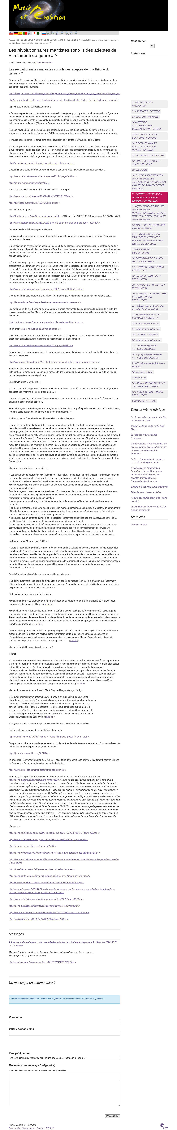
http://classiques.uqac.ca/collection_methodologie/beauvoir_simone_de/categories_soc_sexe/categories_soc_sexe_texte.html (70, 93)
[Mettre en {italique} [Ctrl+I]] (16, 1076)
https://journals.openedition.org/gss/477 (28, 183)
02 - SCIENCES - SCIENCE (146, 111)
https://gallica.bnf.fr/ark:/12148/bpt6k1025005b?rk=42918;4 (37, 919)
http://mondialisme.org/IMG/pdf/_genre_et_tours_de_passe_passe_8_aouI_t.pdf (48, 737)
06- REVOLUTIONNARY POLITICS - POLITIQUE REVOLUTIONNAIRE (144, 146)
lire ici (37, 624)
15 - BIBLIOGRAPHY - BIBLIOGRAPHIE (143, 251)
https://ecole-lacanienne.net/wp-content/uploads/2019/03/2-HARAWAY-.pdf (45, 882)
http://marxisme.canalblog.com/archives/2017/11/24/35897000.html (41, 962)
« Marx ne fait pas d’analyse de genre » (40, 329)
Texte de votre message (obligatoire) (32, 1065)
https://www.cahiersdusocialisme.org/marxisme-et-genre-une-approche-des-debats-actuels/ (53, 853)
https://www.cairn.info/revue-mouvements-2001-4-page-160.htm (40, 345)
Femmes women (139, 524)
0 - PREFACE (139, 377)
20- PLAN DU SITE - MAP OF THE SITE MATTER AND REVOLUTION (149, 296)
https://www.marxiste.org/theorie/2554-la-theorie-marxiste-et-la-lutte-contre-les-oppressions (53, 362)
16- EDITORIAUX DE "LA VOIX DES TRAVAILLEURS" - (147, 260)
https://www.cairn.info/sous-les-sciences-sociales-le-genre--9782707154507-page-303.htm (53, 833)
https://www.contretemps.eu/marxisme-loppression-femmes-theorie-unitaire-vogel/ (48, 876)
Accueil (12, 40)
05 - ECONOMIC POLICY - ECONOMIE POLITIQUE (145, 136)
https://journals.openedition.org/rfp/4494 (28, 753)
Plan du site (14, 1128)
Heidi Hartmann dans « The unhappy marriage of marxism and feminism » (45, 322)
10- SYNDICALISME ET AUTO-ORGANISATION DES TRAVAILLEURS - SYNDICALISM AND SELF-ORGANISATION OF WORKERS (149, 182)
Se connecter (28, 1128)
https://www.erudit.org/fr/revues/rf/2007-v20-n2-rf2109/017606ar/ (40, 196)
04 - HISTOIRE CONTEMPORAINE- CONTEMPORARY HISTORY (147, 125)
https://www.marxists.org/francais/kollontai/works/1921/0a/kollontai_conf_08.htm (48, 912)
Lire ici (47, 604)
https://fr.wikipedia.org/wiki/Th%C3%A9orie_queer (33, 203)
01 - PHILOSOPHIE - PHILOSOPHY (142, 104)
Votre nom (15, 1017)
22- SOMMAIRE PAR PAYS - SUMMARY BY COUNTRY (146, 316)
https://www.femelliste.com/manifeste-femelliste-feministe (36, 770)
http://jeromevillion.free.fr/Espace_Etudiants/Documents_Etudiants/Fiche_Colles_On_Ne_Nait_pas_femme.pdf (63, 100)
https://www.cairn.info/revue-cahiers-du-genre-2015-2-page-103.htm (42, 176)
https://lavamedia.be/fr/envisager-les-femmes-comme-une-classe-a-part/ (44, 302)
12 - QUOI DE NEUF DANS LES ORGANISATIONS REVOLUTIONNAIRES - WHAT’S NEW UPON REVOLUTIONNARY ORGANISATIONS (149, 213)
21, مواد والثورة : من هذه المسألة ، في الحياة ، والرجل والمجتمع (148, 307)
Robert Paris (47, 62)
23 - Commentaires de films (145, 323)
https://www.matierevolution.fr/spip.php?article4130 (34, 780)
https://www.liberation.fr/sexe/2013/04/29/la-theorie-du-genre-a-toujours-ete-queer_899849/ (53, 223)
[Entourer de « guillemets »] (29, 1076)
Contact (40, 1128)
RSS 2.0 (50, 1128)
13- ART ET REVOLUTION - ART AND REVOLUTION (148, 227)
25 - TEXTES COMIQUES (145, 334)
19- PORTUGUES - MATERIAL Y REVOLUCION (148, 286)
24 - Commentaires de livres (146, 329)
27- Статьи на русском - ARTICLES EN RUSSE (145, 347)
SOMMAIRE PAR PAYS (144, 401)
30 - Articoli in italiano (142, 372)
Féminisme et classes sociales (146, 492)
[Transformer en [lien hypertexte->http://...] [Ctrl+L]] (20, 1076)
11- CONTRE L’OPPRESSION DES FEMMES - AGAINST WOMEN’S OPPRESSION (53, 40)
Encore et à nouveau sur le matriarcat (149, 487)
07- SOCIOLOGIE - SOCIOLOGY (148, 155)
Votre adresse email (21, 1028)
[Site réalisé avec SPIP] (164, 1126)
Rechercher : (139, 41)
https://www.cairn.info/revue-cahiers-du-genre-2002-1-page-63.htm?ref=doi (45, 289)
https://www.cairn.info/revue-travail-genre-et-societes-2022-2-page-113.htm (45, 899)
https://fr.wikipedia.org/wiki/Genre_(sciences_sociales (35, 216)
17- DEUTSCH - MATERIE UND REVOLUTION (148, 269)
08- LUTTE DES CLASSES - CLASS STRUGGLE (146, 163)
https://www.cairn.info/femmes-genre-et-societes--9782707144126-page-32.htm (47, 839)
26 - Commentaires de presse (146, 340)
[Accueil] (38, 14)
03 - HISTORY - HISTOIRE (145, 117)
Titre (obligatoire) (19, 1053)
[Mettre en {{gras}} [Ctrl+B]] (11, 1076)
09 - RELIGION (139, 170)
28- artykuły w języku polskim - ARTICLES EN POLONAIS (147, 356)
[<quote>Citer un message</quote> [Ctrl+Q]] (25, 1076)
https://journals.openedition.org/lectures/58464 (31, 846)
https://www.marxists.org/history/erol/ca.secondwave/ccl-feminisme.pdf (43, 906)
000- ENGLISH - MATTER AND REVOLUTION (147, 394)
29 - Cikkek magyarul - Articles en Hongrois (148, 365)
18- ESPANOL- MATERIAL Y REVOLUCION (146, 277)
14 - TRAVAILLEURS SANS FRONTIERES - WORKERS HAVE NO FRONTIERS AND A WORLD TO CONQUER (147, 239)
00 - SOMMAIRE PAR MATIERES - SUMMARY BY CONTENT (148, 385)
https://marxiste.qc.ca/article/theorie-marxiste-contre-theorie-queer (41, 163)
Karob (38, 62)
